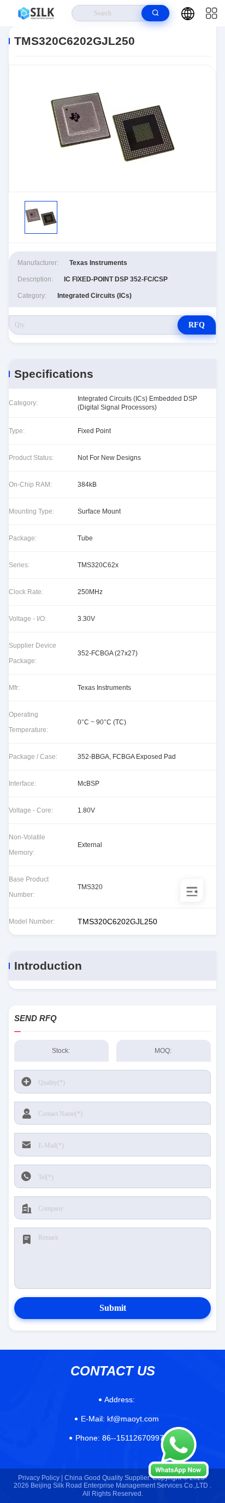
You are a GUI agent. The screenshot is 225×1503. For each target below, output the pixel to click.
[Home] (36, 13)
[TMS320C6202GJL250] (112, 128)
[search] (155, 13)
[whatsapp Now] (179, 1475)
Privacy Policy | (40, 1478)
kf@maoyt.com (120, 1418)
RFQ (196, 325)
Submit (112, 1307)
